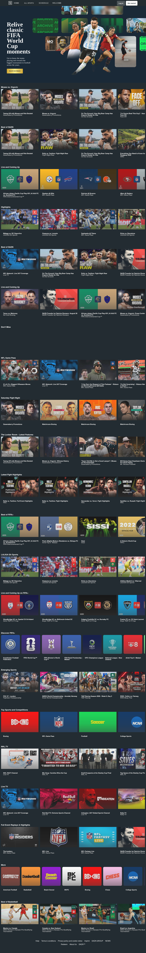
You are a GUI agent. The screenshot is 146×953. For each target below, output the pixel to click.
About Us (73, 944)
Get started (132, 3)
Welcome (56, 3)
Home (16, 3)
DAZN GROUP (97, 941)
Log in (121, 3)
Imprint (87, 941)
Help (37, 941)
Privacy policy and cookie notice (70, 941)
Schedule (44, 3)
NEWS (108, 941)
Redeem (64, 944)
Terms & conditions (48, 941)
